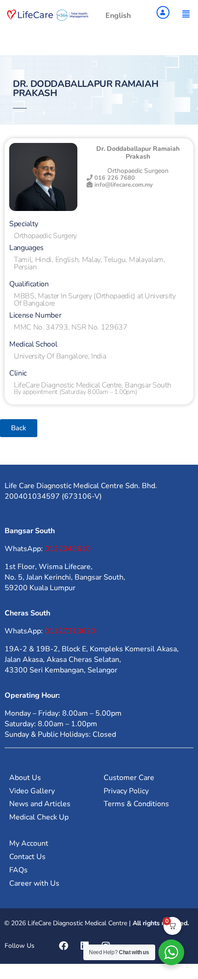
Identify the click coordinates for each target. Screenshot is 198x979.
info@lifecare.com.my (123, 185)
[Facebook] (63, 946)
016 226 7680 (114, 178)
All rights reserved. (161, 923)
